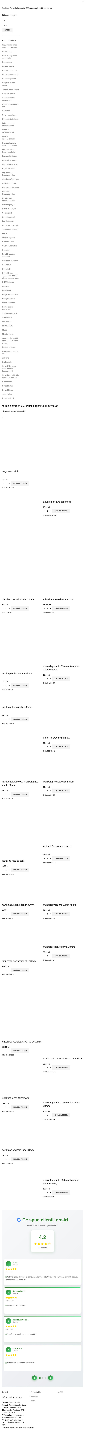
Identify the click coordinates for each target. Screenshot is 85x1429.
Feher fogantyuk (8, 205)
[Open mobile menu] (3, 2)
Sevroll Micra (7, 382)
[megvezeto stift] (21, 435)
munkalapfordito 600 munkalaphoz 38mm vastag (10, 340)
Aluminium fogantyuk (10, 179)
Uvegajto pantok (8, 93)
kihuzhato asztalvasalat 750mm (18, 599)
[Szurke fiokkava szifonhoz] (63, 440)
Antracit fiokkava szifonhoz (57, 846)
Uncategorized (8, 398)
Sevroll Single (7, 390)
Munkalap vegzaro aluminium (58, 781)
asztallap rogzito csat (13, 860)
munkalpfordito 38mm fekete (17, 673)
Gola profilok (7, 213)
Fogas (4, 233)
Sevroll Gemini (8, 242)
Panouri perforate (9, 347)
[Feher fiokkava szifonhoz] (62, 705)
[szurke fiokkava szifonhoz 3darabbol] (63, 997)
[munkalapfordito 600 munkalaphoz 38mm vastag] (58, 625)
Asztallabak (6, 51)
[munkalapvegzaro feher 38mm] (22, 890)
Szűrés (7, 30)
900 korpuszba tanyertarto (15, 1098)
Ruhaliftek (6, 269)
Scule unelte (7, 362)
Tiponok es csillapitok (10, 89)
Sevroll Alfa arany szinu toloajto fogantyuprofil (9, 368)
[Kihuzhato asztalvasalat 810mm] (21, 929)
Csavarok (6, 111)
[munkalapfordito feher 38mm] (22, 699)
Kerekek (5, 286)
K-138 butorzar (8, 282)
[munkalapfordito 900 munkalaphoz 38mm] (63, 1087)
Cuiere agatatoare (9, 115)
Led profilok (6, 322)
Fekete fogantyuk (9, 209)
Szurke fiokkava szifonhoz (57, 501)
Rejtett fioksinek (8, 168)
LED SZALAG (7, 326)
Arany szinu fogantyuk (11, 187)
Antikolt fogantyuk (9, 183)
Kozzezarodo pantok (10, 75)
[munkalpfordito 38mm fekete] (22, 628)
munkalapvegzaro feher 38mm (18, 904)
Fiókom (33, 1401)
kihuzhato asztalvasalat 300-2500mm (21, 1041)
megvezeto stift (10, 471)
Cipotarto (5, 250)
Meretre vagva (7, 334)
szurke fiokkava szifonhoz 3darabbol (62, 1058)
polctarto (5, 358)
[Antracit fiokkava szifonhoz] (62, 814)
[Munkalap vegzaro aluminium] (63, 766)
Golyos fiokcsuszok (9, 160)
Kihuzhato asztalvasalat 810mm (19, 961)
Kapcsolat (34, 1397)
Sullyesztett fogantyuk (10, 229)
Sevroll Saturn (7, 386)
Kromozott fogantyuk (10, 225)
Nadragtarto (7, 265)
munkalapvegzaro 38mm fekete (59, 904)
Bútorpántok (7, 62)
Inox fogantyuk (8, 221)
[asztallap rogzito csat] (21, 815)
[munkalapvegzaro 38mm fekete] (63, 890)
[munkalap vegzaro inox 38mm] (22, 1135)
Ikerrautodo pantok (9, 70)
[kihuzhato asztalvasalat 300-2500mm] (21, 989)
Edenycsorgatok (8, 299)
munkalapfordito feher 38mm (17, 707)
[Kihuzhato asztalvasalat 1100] (63, 537)
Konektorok (6, 290)
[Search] (76, 2)
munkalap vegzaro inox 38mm (18, 1150)
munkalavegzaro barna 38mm (59, 946)
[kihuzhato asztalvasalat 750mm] (22, 537)
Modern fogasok (8, 238)
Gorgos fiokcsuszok (10, 164)
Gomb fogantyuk (8, 217)
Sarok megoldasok (9, 313)
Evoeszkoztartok (8, 303)
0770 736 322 (14, 1403)
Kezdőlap (5, 8)
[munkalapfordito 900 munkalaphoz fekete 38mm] (22, 766)
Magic (4, 330)
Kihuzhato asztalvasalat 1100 (58, 599)
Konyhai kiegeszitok (10, 294)
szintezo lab (7, 394)
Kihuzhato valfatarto (10, 261)
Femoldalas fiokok (9, 156)
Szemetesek (7, 318)
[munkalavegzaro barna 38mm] (55, 933)
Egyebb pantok (8, 66)
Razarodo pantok (9, 79)
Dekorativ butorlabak (10, 119)
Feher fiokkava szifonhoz (56, 737)
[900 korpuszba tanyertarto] (15, 1085)
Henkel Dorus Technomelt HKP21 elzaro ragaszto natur (10, 275)
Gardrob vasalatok (9, 246)
